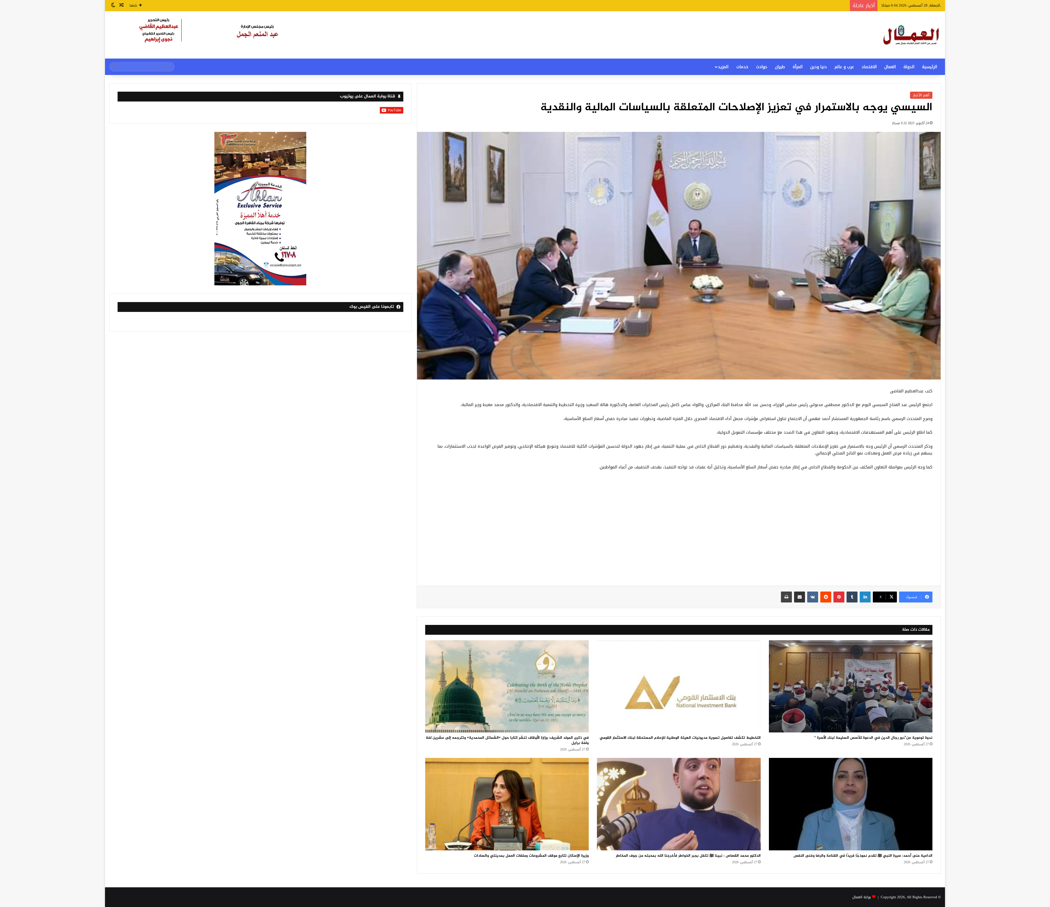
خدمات (742, 67)
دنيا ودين (818, 67)
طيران (780, 67)
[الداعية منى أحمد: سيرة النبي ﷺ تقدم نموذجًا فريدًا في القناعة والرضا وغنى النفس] (850, 804)
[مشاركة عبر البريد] (799, 597)
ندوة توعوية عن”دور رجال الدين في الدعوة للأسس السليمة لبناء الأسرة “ (873, 738)
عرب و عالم (844, 67)
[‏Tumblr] (852, 597)
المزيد (723, 67)
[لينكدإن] (865, 597)
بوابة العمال (861, 897)
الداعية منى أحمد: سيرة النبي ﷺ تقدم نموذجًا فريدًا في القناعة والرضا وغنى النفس (863, 856)
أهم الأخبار (921, 95)
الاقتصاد (869, 67)
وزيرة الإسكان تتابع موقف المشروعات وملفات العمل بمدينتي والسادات (531, 856)
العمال (890, 67)
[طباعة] (786, 597)
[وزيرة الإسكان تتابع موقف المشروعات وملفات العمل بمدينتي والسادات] (507, 804)
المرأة (798, 67)
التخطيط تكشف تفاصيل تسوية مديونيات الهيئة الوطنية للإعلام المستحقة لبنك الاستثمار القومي (680, 738)
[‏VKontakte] (812, 597)
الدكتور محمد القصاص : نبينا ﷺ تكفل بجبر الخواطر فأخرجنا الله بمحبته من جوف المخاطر (688, 856)
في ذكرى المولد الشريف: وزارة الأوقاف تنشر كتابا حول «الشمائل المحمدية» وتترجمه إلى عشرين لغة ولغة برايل (507, 740)
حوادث (761, 67)
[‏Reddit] (825, 597)
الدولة (908, 67)
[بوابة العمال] (911, 35)
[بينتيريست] (838, 597)
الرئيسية (929, 67)
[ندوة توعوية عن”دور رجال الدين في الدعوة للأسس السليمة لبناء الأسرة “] (850, 686)
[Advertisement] (679, 531)
